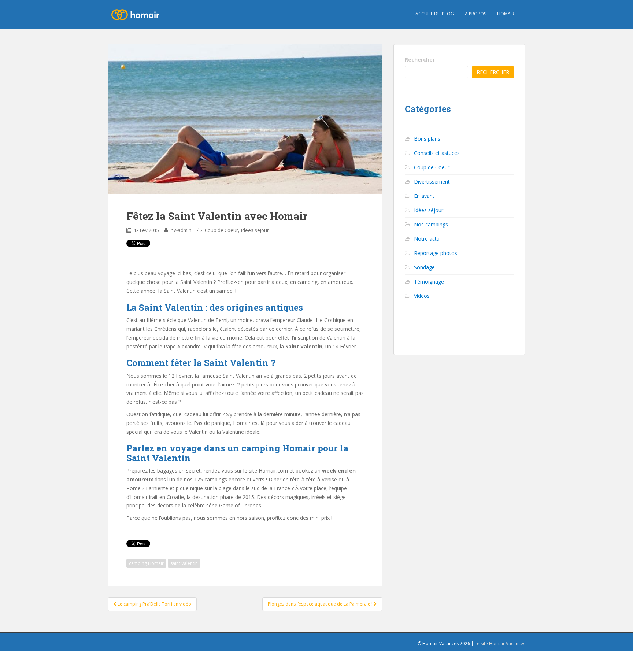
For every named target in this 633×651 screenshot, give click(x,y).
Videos (422, 295)
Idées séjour (255, 230)
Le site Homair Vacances (500, 643)
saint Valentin (184, 563)
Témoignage (429, 281)
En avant (424, 195)
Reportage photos (435, 252)
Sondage (424, 267)
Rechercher (420, 59)
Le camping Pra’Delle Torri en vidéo (153, 604)
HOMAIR (505, 14)
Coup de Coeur (221, 230)
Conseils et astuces (437, 152)
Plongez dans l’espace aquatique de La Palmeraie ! (321, 604)
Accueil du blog (434, 14)
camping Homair (146, 563)
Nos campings (431, 224)
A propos (475, 14)
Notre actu (427, 238)
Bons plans (427, 138)
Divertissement (432, 181)
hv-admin (181, 230)
